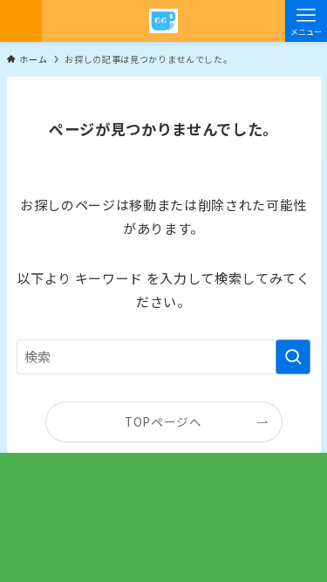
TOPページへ (163, 421)
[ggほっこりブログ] (163, 21)
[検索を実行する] (293, 356)
